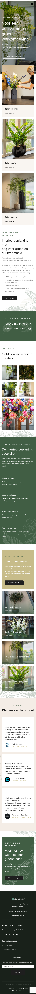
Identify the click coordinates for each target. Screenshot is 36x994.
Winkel (11, 911)
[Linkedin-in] (6, 934)
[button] (32, 4)
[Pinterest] (13, 934)
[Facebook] (2, 934)
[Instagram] (9, 934)
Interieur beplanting (21, 911)
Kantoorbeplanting (18, 915)
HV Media (22, 991)
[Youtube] (17, 934)
